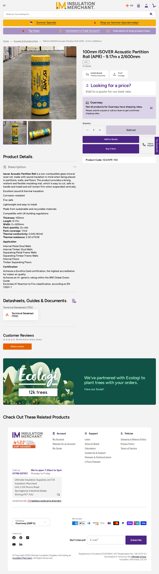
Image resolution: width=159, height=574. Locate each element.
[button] (4, 5)
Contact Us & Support (95, 453)
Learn (87, 439)
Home (6, 41)
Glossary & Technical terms (98, 457)
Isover (88, 66)
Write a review (17, 346)
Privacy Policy (127, 444)
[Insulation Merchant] (76, 5)
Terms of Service (129, 448)
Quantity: (87, 123)
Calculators (90, 448)
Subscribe (136, 540)
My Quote (57, 448)
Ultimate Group (138, 556)
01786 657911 (20, 473)
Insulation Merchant (22, 558)
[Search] (152, 14)
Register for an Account (64, 444)
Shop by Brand (92, 444)
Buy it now (111, 149)
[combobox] (79, 14)
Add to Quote (111, 139)
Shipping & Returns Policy (133, 439)
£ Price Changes (92, 462)
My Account (58, 439)
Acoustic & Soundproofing (26, 41)
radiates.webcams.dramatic (44, 500)
